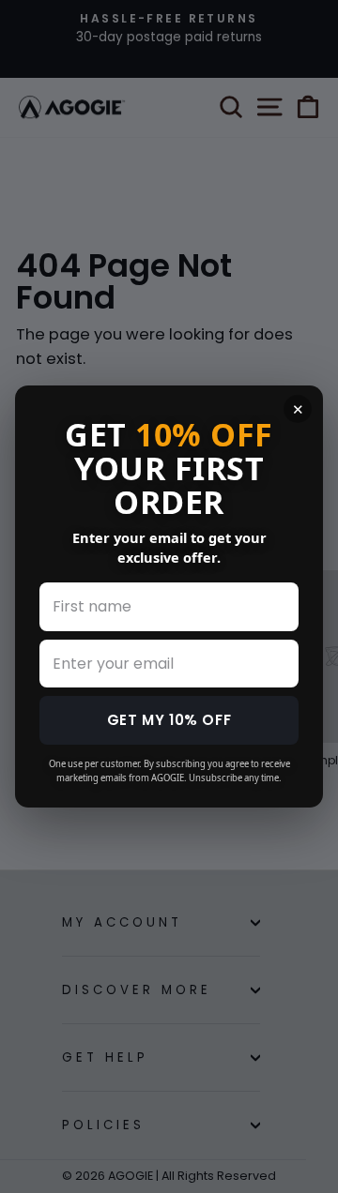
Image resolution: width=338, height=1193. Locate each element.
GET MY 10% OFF (169, 720)
